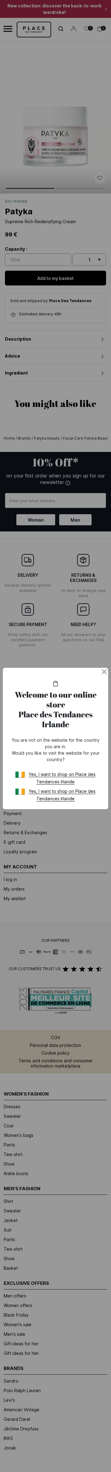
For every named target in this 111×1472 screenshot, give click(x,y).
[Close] (104, 672)
